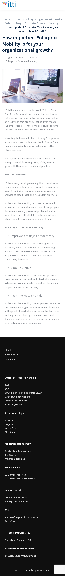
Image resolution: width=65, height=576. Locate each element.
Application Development (19, 451)
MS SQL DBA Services (17, 501)
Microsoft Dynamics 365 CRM (21, 517)
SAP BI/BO (10, 428)
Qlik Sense (10, 432)
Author (33, 57)
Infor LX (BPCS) (13, 404)
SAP (7, 388)
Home (8, 349)
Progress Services (15, 458)
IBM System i (12, 454)
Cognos (9, 424)
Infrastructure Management (20, 555)
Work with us (11, 354)
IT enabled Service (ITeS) (18, 540)
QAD (7, 384)
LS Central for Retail (16, 474)
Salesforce (11, 521)
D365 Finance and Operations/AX (23, 392)
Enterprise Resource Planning (21, 61)
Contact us (10, 359)
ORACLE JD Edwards (16, 400)
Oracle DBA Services (16, 497)
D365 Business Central (18, 396)
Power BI (9, 420)
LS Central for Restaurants (20, 478)
